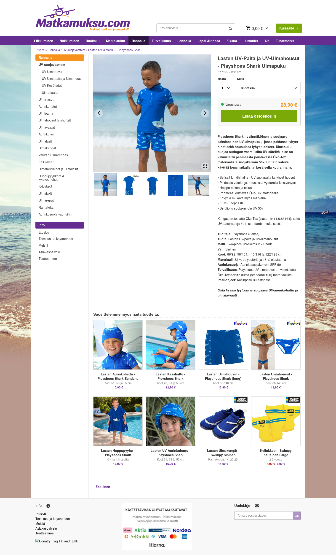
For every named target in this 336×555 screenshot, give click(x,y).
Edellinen (103, 486)
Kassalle (286, 28)
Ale (266, 40)
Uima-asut (46, 99)
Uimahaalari (50, 92)
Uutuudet (250, 40)
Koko (240, 79)
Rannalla (138, 40)
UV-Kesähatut (52, 85)
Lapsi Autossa (208, 40)
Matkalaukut (115, 40)
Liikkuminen (43, 40)
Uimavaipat (47, 127)
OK (297, 515)
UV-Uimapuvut (52, 71)
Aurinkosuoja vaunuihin (55, 214)
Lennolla (184, 40)
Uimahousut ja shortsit (55, 120)
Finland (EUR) (69, 541)
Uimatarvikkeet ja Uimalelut (58, 169)
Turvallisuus (161, 40)
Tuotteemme (48, 258)
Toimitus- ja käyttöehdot (56, 238)
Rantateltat (46, 207)
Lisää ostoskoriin (259, 116)
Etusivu (40, 50)
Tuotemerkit (285, 40)
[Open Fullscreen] (205, 166)
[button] (105, 184)
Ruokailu (93, 40)
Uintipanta (46, 113)
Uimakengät (47, 148)
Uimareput (46, 200)
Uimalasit (45, 141)
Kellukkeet (46, 162)
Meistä (43, 245)
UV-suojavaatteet (74, 50)
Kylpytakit (45, 186)
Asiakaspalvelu (49, 252)
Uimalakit (45, 193)
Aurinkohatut (48, 106)
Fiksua (232, 40)
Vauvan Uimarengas (53, 155)
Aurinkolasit (47, 134)
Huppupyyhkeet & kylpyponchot (51, 178)
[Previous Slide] (99, 113)
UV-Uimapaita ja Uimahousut (62, 78)
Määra (222, 79)
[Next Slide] (205, 113)
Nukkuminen (69, 40)
